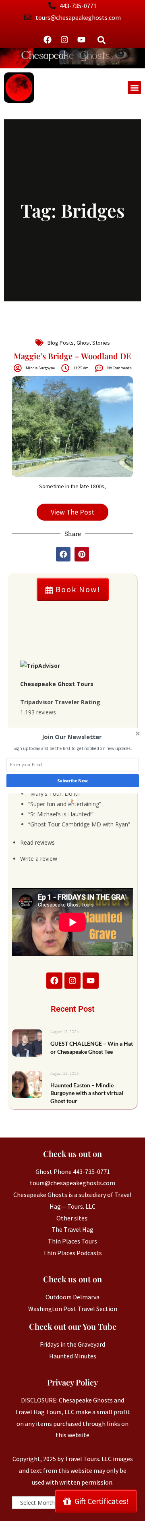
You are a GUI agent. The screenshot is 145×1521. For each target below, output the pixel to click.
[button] (72, 737)
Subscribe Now (72, 781)
